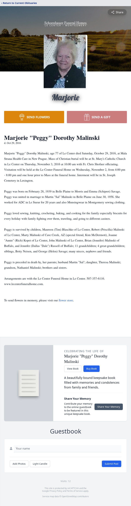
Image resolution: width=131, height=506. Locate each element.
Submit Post (111, 463)
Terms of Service (75, 490)
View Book (72, 368)
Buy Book (91, 368)
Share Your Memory (108, 406)
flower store (66, 300)
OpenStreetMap (69, 496)
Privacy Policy (55, 490)
